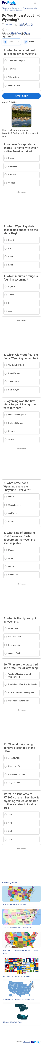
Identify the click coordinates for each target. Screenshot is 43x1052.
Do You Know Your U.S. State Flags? (16, 976)
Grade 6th (29, 26)
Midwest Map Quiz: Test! (12, 1022)
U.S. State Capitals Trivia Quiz (14, 904)
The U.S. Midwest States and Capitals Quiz (19, 927)
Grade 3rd (22, 24)
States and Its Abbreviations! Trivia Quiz (18, 999)
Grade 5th (22, 26)
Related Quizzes (9, 883)
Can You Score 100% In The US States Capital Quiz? (20, 951)
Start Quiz (21, 96)
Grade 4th (29, 24)
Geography (9, 24)
